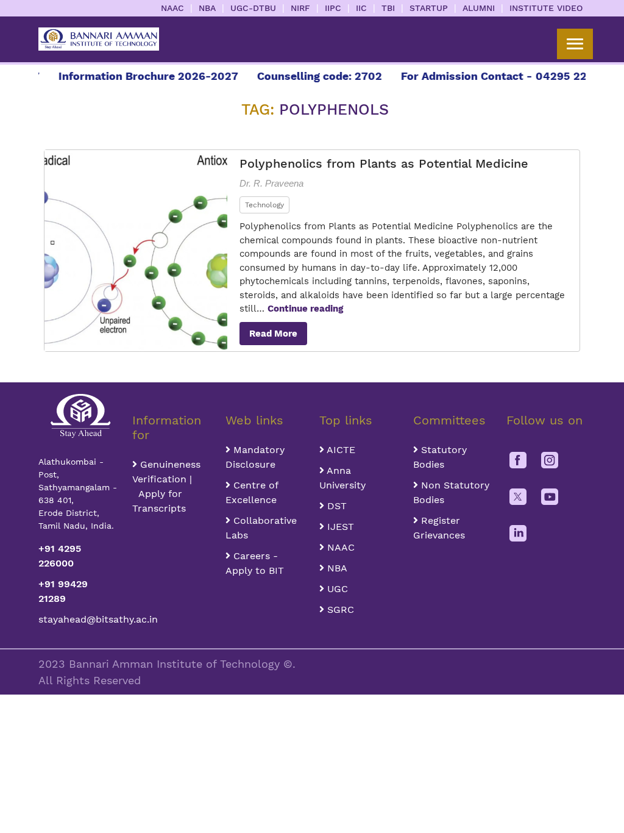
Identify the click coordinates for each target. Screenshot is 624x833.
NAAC (172, 8)
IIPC (333, 8)
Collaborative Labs (261, 528)
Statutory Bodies (440, 457)
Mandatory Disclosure (255, 457)
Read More (273, 333)
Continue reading (305, 308)
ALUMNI (479, 8)
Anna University (342, 478)
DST (335, 506)
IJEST (339, 526)
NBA (207, 8)
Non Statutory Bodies (451, 492)
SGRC (339, 609)
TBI (388, 8)
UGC (336, 589)
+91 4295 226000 (59, 556)
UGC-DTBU (253, 8)
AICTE (339, 450)
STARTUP (429, 8)
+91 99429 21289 (63, 591)
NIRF (300, 8)
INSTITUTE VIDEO (546, 8)
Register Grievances (439, 528)
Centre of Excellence (251, 492)
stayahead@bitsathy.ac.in (78, 619)
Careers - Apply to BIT (254, 563)
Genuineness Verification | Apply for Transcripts (166, 486)
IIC (361, 8)
